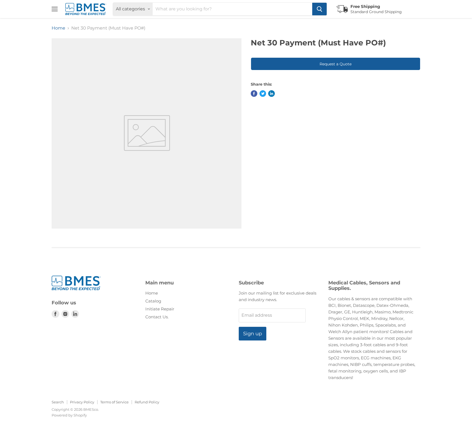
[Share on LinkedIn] (271, 93)
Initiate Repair (159, 308)
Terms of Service (114, 402)
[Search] (319, 9)
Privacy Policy (82, 402)
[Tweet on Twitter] (262, 93)
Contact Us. (157, 316)
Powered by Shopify (69, 415)
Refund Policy (147, 402)
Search (58, 402)
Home (58, 28)
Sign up (252, 334)
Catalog (153, 301)
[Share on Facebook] (254, 93)
